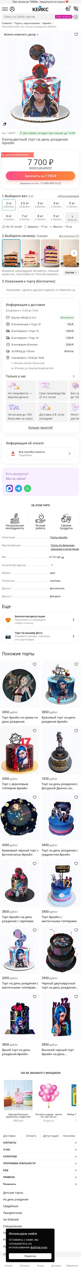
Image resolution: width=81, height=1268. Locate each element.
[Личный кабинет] (12, 9)
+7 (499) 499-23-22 (50, 183)
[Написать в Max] (9, 488)
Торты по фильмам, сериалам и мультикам (65, 547)
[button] (74, 253)
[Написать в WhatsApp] (27, 488)
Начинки (69, 1136)
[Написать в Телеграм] (18, 488)
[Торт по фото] (75, 16)
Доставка (9, 1136)
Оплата (31, 1136)
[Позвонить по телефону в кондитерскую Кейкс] (76, 8)
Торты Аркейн (58, 537)
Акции (40, 1265)
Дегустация (51, 1136)
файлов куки (38, 1247)
